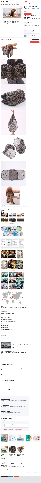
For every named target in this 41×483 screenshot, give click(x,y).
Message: (3, 424)
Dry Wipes (8, 365)
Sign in (39, 1)
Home (1, 4)
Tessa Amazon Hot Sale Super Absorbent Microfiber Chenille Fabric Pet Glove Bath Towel (20, 454)
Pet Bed (10, 469)
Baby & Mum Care (12, 462)
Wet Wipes (6, 365)
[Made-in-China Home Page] (4, 1)
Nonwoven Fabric (12, 463)
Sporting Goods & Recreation (5, 4)
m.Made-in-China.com (22, 479)
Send (5, 429)
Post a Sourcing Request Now (18, 429)
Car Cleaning (31, 462)
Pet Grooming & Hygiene (3, 462)
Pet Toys (7, 469)
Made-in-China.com (17, 479)
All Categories (3, 3)
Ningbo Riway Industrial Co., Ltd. (28, 8)
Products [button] (11, 1)
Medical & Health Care (22, 462)
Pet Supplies (10, 4)
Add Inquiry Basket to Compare (11, 23)
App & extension (32, 3)
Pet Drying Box (27, 472)
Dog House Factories (18, 472)
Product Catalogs (9, 459)
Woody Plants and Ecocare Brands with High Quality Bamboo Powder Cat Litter (4, 443)
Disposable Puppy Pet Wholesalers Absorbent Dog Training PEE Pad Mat (12, 443)
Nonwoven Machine (3, 463)
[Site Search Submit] (26, 1)
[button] (33, 1)
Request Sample (34, 15)
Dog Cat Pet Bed (36, 472)
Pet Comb (24, 469)
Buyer (26, 3)
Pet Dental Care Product (18, 469)
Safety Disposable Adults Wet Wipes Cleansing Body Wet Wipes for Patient (28, 443)
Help (29, 3)
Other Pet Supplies (3, 469)
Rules (39, 3)
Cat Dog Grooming (32, 472)
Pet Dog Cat (23, 472)
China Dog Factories (3, 472)
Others (21, 463)
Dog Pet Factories (13, 472)
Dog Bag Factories (8, 472)
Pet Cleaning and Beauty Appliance (15, 4)
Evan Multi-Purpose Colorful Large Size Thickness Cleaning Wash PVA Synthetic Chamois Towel (12, 454)
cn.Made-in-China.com (26, 479)
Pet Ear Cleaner (13, 469)
